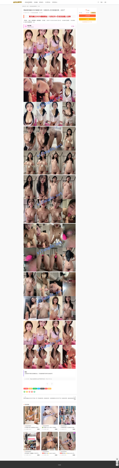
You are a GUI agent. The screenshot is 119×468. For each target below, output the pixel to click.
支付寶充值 (47, 2)
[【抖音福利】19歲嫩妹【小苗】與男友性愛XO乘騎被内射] (32, 441)
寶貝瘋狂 (34, 388)
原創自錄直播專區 (28, 2)
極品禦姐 (42, 388)
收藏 (88, 19)
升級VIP (93, 12)
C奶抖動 (30, 388)
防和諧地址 (54, 2)
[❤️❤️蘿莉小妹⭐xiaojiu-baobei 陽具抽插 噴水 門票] (49, 441)
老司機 (17, 2)
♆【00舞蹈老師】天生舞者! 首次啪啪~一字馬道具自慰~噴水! (67, 427)
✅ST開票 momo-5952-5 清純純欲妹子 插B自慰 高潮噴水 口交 (49, 427)
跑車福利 (41, 2)
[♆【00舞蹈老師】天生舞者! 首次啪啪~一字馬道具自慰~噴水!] (67, 415)
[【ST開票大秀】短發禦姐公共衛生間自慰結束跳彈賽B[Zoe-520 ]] (32, 415)
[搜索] (98, 2)
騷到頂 (49, 388)
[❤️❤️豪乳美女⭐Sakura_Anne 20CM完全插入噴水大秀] (67, 441)
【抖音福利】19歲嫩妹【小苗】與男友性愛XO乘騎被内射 (31, 453)
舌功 (46, 388)
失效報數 (36, 2)
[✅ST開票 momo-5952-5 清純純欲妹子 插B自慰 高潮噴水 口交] (49, 415)
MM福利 (59, 464)
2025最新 (25, 388)
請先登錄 (88, 15)
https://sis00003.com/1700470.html (37, 378)
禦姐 (38, 388)
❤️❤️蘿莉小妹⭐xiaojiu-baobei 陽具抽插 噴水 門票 (49, 453)
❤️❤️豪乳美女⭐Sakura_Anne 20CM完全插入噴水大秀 (67, 453)
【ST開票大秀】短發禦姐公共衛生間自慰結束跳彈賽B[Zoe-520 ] (31, 427)
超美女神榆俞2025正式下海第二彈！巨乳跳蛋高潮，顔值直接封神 (36, 398)
